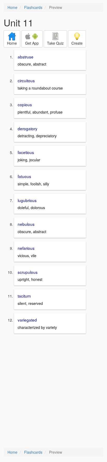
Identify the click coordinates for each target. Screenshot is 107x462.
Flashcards (33, 7)
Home (12, 7)
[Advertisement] (53, 391)
